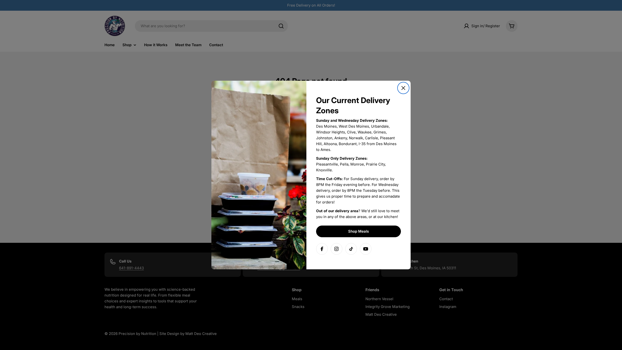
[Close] (403, 88)
